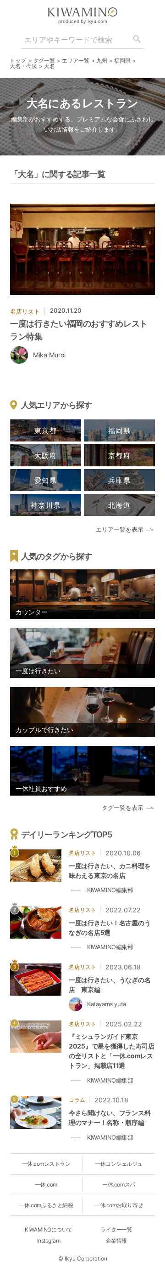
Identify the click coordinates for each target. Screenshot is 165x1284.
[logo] (82, 12)
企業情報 (116, 1240)
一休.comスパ (118, 1184)
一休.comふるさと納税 (46, 1205)
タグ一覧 (44, 60)
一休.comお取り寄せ (118, 1205)
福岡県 (122, 60)
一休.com (46, 1184)
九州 (101, 60)
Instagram (48, 1240)
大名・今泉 (23, 66)
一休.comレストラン (46, 1163)
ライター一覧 (116, 1229)
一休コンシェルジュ (119, 1163)
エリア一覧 (75, 60)
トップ (18, 60)
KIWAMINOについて (48, 1229)
